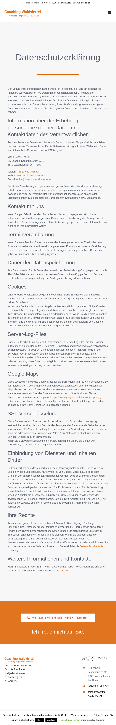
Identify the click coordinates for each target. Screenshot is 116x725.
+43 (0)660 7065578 (49, 3)
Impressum (62, 570)
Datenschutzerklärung (92, 720)
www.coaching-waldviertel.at (30, 175)
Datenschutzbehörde (91, 546)
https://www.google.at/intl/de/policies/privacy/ (77, 397)
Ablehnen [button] (51, 720)
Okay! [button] (39, 720)
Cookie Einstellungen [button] (69, 720)
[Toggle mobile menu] (109, 12)
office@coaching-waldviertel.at (75, 3)
